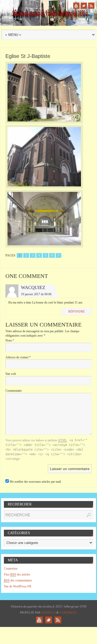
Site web (10, 374)
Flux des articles (17, 574)
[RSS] (91, 6)
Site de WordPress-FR (17, 586)
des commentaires (18, 580)
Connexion (10, 568)
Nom (9, 340)
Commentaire (13, 390)
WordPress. (68, 612)
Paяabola (48, 612)
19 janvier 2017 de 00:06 (36, 294)
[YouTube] (76, 6)
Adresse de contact (18, 357)
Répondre (76, 311)
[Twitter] (84, 6)
